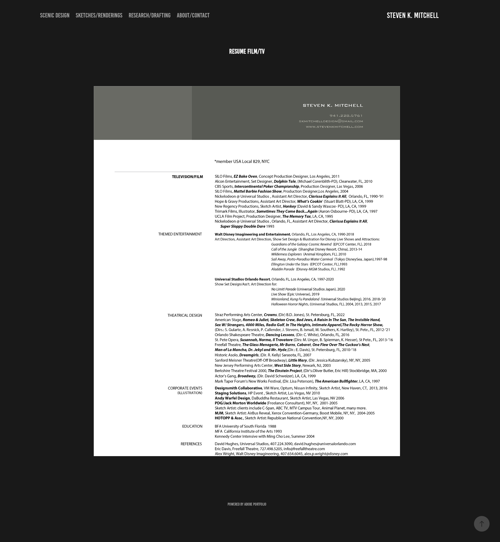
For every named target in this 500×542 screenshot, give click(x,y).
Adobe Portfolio (255, 504)
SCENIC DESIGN (55, 15)
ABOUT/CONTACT (193, 15)
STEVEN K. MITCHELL (413, 15)
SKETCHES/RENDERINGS (99, 15)
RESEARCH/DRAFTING (150, 15)
